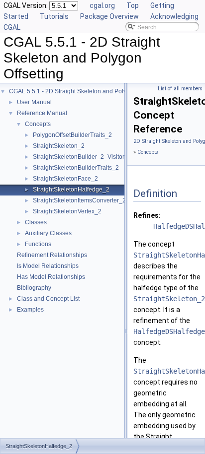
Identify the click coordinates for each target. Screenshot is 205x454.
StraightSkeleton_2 (59, 145)
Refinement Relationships (52, 255)
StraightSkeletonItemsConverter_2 (79, 200)
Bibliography (34, 287)
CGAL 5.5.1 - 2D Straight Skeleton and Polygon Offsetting (86, 91)
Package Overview (109, 16)
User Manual (34, 102)
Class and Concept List (48, 298)
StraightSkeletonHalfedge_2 (71, 189)
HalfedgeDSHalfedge (169, 331)
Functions (38, 244)
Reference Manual (42, 113)
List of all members (180, 88)
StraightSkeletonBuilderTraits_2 (76, 167)
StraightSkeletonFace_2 (65, 178)
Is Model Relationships (48, 265)
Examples (30, 309)
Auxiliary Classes (48, 233)
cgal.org (102, 5)
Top (132, 5)
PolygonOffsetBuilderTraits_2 (72, 134)
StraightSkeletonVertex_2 (67, 211)
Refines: (147, 215)
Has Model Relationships (51, 276)
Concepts (38, 124)
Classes (36, 222)
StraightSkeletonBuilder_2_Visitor (78, 156)
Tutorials (54, 16)
